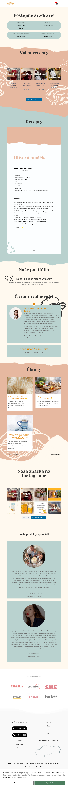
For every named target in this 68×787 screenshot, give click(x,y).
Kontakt (19, 748)
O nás (20, 741)
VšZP (48, 733)
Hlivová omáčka (30, 157)
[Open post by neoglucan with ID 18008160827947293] (40, 508)
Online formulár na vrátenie (33, 763)
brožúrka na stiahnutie (35, 352)
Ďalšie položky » (56, 454)
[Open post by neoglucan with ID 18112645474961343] (13, 74)
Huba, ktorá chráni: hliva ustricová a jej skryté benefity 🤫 (19, 397)
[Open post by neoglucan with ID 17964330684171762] (27, 74)
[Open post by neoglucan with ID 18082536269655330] (54, 508)
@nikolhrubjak (35, 656)
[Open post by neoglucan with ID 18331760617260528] (27, 508)
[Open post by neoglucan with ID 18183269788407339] (40, 494)
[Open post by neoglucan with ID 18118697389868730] (40, 74)
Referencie (19, 744)
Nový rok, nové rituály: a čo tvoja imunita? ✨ (48, 397)
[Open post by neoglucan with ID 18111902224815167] (54, 494)
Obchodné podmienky (15, 763)
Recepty (47, 23)
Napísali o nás (21, 36)
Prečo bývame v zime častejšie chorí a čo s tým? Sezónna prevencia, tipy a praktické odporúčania (19, 436)
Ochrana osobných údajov (52, 763)
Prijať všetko (50, 783)
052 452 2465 (20, 728)
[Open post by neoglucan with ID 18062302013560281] (13, 508)
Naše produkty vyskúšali (47, 34)
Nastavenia (18, 783)
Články (21, 28)
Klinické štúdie (47, 36)
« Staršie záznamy (13, 454)
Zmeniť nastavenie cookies (34, 767)
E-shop (48, 722)
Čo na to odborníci (47, 25)
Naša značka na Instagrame (21, 34)
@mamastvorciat (35, 596)
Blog (48, 726)
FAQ (48, 729)
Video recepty (21, 23)
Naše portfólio (21, 25)
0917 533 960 (20, 735)
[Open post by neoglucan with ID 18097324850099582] (54, 74)
